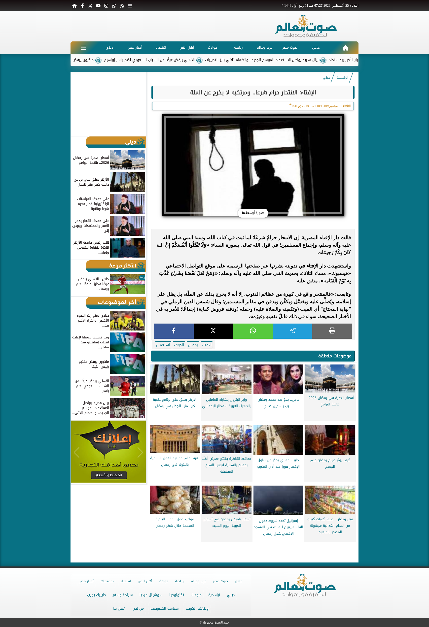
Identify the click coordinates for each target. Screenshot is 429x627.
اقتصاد (161, 47)
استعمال (163, 345)
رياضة (238, 47)
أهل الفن (186, 47)
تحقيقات (107, 581)
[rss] (122, 5)
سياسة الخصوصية (164, 608)
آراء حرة (214, 595)
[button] (76, 103)
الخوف (179, 345)
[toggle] (83, 47)
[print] (332, 331)
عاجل (316, 47)
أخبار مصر (135, 47)
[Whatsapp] (114, 5)
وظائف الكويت (197, 608)
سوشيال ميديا (151, 595)
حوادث (212, 47)
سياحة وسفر (123, 595)
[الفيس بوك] (82, 5)
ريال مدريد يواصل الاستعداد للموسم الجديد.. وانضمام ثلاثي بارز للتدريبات (285, 60)
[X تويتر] (90, 5)
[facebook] (174, 331)
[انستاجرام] (106, 5)
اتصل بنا (119, 608)
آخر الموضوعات (117, 302)
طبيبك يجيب (96, 595)
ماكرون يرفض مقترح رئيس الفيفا (91, 60)
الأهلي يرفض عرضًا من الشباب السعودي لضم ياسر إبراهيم (173, 60)
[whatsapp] (253, 331)
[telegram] (293, 331)
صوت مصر (290, 47)
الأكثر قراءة (122, 266)
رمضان (193, 345)
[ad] (253, 546)
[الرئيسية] (74, 5)
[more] (130, 5)
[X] (213, 331)
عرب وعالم (264, 47)
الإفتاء (207, 345)
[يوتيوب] (98, 5)
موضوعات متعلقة (335, 356)
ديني (109, 47)
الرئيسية (342, 78)
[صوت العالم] (306, 26)
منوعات (196, 595)
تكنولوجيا (176, 595)
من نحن (138, 608)
